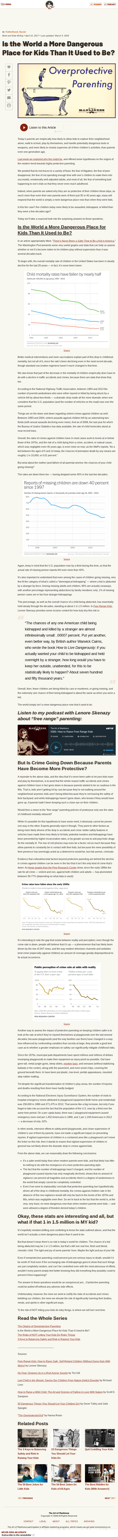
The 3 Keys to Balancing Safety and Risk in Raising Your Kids (32, 1453)
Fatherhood (12, 32)
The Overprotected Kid (30, 1415)
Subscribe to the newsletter (17, 1535)
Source (67, 350)
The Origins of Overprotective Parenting (39, 1326)
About (56, 1521)
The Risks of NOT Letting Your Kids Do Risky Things (46, 1335)
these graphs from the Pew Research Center (52, 867)
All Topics (72, 1521)
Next (108, 1498)
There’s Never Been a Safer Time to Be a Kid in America (83, 241)
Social (22, 32)
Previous (28, 1498)
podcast (111, 4)
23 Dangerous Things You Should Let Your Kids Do (64, 1453)
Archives (89, 1521)
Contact (28, 1521)
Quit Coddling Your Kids (99, 1449)
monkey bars (71, 1063)
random (97, 4)
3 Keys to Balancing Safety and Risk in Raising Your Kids (49, 1339)
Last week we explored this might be (40, 159)
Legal (42, 1521)
